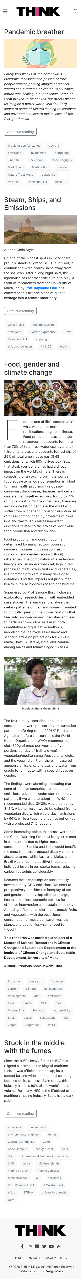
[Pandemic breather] (40, 53)
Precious (38, 1010)
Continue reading (20, 132)
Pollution (13, 181)
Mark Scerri (15, 167)
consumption (53, 988)
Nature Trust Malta (20, 174)
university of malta (54, 1192)
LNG (11, 1163)
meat (59, 1003)
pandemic (48, 174)
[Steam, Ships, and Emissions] (40, 229)
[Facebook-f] (22, 1246)
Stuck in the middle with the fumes (34, 1047)
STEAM (28, 1192)
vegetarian (32, 1025)
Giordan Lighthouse (42, 332)
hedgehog (62, 152)
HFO (65, 1149)
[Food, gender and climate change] (40, 397)
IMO (11, 1156)
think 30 (46, 346)
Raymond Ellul (37, 181)
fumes (52, 1134)
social (28, 1017)
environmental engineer (24, 1134)
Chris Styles (16, 324)
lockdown (36, 160)
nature (62, 167)
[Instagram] (30, 1246)
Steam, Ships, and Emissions (32, 204)
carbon (12, 988)
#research (35, 981)
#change (14, 981)
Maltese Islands (48, 1163)
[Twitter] (44, 1246)
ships (11, 1192)
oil (37, 1178)
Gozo (67, 332)
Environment (37, 152)
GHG (44, 1003)
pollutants (54, 1178)
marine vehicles (48, 1170)
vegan (12, 1025)
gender (27, 1003)
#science (57, 981)
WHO (51, 1025)
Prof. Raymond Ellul (41, 288)
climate (31, 988)
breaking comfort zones (24, 145)
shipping (41, 339)
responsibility (61, 1010)
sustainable (47, 1017)
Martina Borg (40, 167)
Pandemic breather (34, 32)
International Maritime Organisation (45, 1156)
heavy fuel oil (44, 1149)
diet (36, 996)
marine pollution (18, 1170)
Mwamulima (16, 1010)
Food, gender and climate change (32, 368)
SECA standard (52, 1185)
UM (66, 1017)
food (11, 1003)
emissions (14, 152)
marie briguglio (62, 160)
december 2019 (43, 324)
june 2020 (14, 160)
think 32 (60, 181)
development (17, 996)
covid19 (54, 145)
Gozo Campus (17, 1149)
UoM (11, 1199)
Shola (11, 1017)
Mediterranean (18, 1178)
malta (26, 1163)
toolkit (64, 346)
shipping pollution (20, 346)
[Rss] (59, 1246)
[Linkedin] (37, 1246)
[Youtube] (51, 1246)
